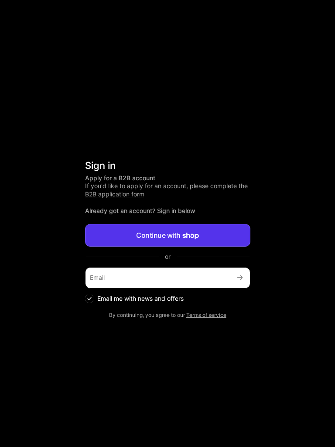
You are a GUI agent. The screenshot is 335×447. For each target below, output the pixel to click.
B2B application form (114, 194)
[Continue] (239, 277)
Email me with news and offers (140, 298)
